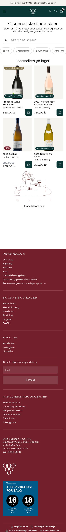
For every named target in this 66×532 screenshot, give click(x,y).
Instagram (9, 347)
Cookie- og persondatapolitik (20, 279)
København (9, 303)
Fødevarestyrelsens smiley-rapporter (24, 283)
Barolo (6, 50)
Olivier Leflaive (11, 414)
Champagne (22, 50)
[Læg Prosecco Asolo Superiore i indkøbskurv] (28, 112)
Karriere (7, 263)
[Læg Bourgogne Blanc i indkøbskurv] (60, 164)
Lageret (7, 319)
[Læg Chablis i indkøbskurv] (28, 164)
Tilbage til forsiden (33, 206)
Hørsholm (8, 311)
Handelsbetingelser (14, 275)
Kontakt (7, 267)
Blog (5, 271)
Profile (6, 323)
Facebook (8, 343)
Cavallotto (9, 418)
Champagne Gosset (14, 406)
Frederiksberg (11, 307)
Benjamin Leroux (13, 410)
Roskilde (8, 315)
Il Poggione (9, 422)
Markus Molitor (11, 402)
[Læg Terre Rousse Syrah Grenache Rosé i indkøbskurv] (60, 112)
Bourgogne (42, 50)
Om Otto (8, 259)
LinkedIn (8, 351)
